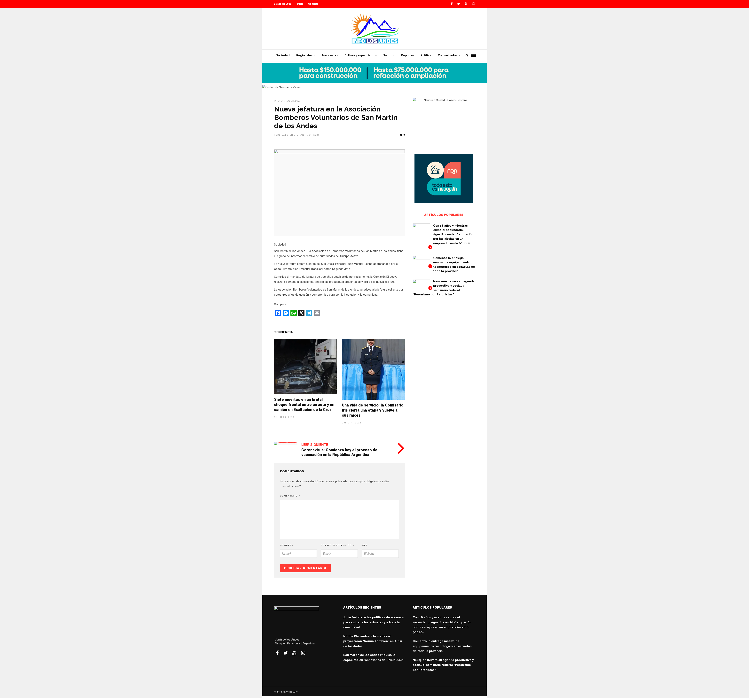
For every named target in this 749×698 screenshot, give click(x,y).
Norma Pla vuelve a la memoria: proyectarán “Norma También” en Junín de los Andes (372, 641)
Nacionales (330, 55)
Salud (387, 55)
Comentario (290, 496)
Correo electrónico (337, 545)
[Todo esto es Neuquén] (443, 202)
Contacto (313, 4)
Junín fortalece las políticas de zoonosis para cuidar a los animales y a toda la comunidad (373, 622)
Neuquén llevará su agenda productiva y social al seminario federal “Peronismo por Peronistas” (443, 665)
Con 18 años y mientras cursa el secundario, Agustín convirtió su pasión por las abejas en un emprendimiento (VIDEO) (453, 234)
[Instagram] (473, 4)
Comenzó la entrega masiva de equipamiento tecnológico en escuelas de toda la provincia (442, 646)
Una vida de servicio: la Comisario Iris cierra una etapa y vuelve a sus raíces (372, 410)
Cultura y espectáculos (360, 55)
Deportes (407, 55)
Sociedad (283, 55)
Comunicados (447, 55)
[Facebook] (277, 653)
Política (426, 55)
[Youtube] (466, 4)
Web (364, 545)
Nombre (287, 545)
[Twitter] (285, 653)
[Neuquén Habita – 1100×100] (374, 82)
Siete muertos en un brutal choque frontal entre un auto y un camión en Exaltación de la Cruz (304, 404)
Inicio (300, 4)
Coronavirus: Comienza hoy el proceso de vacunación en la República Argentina (339, 452)
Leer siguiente (314, 445)
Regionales (304, 55)
